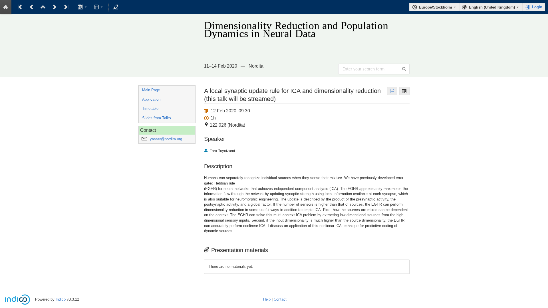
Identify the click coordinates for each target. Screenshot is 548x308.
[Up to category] (43, 7)
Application (151, 99)
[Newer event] (54, 7)
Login (537, 7)
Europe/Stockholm (435, 7)
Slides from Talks (156, 118)
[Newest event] (65, 7)
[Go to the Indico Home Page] (5, 7)
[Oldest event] (20, 7)
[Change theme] (99, 7)
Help (267, 299)
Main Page (151, 90)
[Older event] (31, 7)
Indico (61, 299)
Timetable (150, 108)
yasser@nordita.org (166, 139)
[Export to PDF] (392, 91)
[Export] (82, 7)
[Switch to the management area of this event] (116, 7)
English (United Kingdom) (492, 7)
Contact (280, 299)
